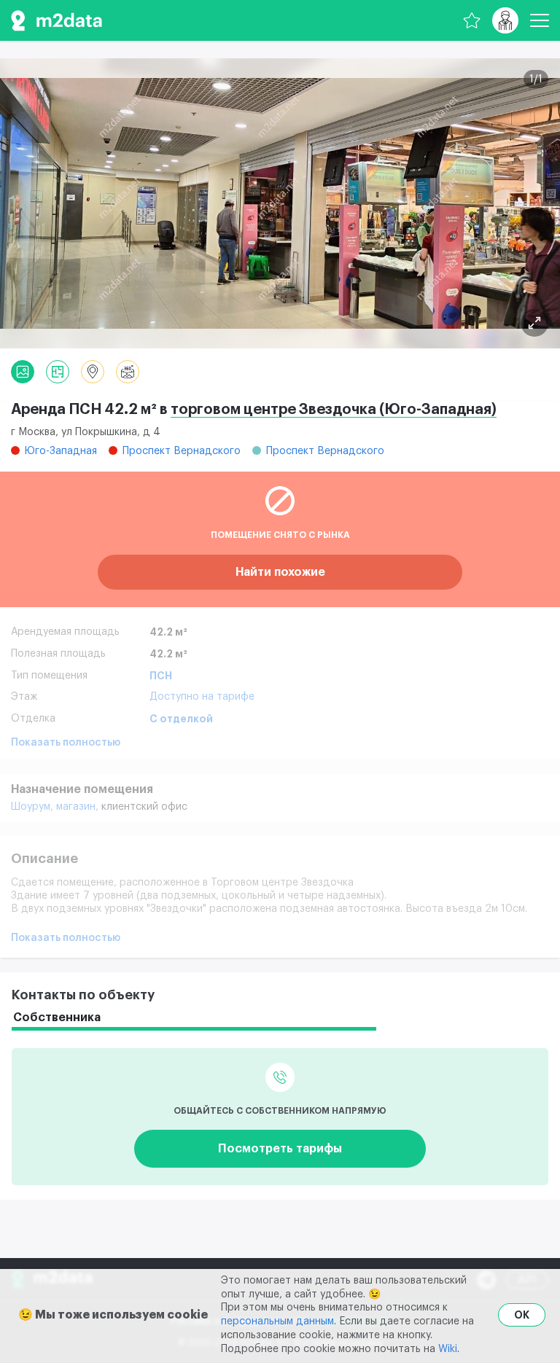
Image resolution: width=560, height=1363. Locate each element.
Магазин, (78, 807)
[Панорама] (127, 371)
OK (521, 1315)
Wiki (447, 1349)
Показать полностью (65, 743)
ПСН (160, 676)
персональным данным (277, 1321)
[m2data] (56, 20)
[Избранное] (472, 20)
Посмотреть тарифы (280, 1149)
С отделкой (181, 719)
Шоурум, (33, 807)
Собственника (57, 1017)
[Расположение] (92, 371)
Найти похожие (280, 572)
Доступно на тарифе (201, 697)
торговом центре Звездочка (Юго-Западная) (334, 409)
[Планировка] (534, 323)
